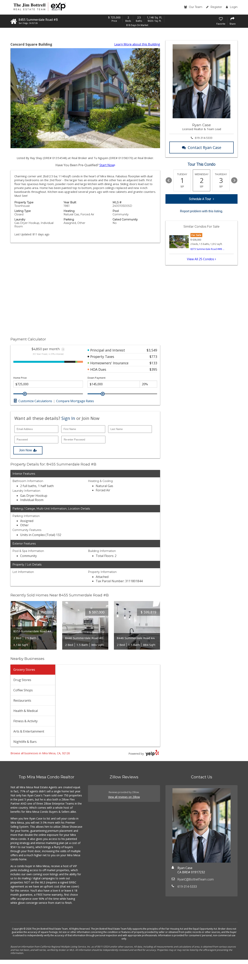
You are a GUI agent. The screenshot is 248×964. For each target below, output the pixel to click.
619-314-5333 (203, 138)
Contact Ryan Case (204, 147)
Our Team (195, 7)
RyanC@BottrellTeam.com (195, 879)
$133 (153, 363)
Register (216, 7)
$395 (153, 369)
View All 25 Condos (201, 259)
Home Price (20, 377)
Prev (169, 180)
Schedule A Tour (200, 199)
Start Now (106, 165)
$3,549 (152, 350)
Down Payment (96, 377)
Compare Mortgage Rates (75, 401)
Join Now (25, 450)
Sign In (68, 418)
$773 (153, 356)
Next (234, 180)
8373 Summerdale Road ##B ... (207, 249)
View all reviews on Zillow (124, 797)
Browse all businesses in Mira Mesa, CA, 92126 (40, 753)
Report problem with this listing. (201, 211)
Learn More (137, 44)
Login (234, 7)
